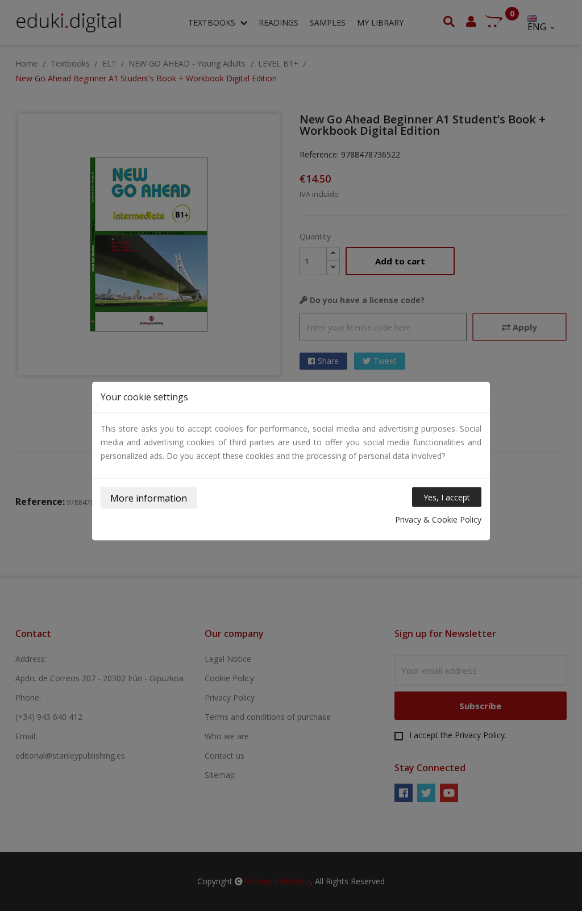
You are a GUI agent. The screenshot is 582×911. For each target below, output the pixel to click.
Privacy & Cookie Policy (438, 519)
